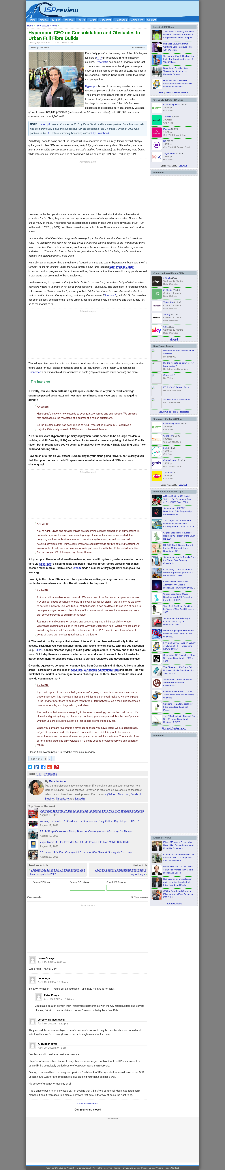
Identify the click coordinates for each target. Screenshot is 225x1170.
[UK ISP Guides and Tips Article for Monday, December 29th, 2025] (157, 589)
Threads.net (62, 798)
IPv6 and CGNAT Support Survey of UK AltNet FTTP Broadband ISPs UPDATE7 (179, 646)
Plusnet (167, 129)
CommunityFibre (108, 670)
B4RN (38, 650)
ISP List (56, 20)
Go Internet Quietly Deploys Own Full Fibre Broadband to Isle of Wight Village (179, 59)
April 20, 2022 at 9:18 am (52, 1047)
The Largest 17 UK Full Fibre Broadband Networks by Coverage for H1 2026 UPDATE (178, 523)
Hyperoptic (102, 62)
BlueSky (49, 798)
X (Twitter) (110, 794)
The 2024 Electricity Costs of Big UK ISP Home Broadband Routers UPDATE (179, 719)
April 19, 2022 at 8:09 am (52, 962)
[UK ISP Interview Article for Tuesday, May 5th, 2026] (157, 850)
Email (34, 47)
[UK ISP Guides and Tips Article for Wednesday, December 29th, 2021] (157, 711)
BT (164, 141)
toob (165, 448)
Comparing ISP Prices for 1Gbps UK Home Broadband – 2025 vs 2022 (179, 658)
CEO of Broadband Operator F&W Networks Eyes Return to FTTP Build (178, 894)
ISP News (52, 25)
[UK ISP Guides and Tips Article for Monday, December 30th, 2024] (157, 675)
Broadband (121, 20)
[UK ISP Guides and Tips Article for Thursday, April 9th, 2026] (157, 565)
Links (151, 1168)
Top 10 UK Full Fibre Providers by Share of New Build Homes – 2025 (178, 609)
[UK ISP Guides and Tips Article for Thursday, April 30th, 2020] (157, 516)
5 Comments (138, 47)
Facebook (136, 794)
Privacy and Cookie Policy (134, 1168)
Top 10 (81, 20)
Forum (92, 20)
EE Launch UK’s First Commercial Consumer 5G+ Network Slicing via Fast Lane (86, 852)
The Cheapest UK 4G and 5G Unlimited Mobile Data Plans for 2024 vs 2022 (178, 670)
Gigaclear (168, 436)
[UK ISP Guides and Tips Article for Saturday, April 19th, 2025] (157, 663)
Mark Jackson (57, 781)
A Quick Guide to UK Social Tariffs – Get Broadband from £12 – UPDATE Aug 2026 (177, 499)
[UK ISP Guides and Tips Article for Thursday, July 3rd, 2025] (157, 614)
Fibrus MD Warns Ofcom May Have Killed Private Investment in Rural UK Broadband (179, 845)
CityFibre (76, 670)
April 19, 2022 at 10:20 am (53, 982)
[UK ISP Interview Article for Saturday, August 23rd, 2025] (157, 886)
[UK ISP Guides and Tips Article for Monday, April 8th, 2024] (157, 650)
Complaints (137, 20)
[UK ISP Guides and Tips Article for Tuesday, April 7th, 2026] (157, 577)
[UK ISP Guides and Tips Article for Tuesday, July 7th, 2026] (157, 540)
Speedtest (105, 20)
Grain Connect (170, 460)
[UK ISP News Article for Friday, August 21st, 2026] (157, 64)
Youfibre (167, 116)
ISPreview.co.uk (83, 1168)
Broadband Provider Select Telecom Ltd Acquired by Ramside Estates (176, 71)
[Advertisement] (142, 9)
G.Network (90, 670)
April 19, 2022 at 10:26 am (59, 999)
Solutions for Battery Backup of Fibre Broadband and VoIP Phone (178, 707)
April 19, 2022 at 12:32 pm (53, 1023)
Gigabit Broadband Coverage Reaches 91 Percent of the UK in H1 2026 (179, 535)
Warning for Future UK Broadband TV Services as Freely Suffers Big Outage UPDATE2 (89, 821)
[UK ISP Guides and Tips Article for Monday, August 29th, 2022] (157, 504)
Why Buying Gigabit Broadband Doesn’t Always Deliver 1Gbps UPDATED (178, 633)
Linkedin (80, 798)
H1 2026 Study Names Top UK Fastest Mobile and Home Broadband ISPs (178, 548)
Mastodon (123, 794)
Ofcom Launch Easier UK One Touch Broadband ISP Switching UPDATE (178, 694)
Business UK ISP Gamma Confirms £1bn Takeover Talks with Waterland (178, 47)
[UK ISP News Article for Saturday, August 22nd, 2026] (157, 39)
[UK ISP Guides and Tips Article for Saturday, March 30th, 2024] (157, 724)
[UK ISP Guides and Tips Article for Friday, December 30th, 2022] (157, 687)
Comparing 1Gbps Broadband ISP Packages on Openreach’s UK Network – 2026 (178, 572)
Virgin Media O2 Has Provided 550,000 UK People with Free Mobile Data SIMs (84, 842)
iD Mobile (167, 290)
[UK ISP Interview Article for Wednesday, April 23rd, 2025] (157, 899)
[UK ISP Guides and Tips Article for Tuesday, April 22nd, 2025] (157, 626)
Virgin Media (169, 153)
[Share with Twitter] (30, 768)
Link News (43, 47)
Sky (165, 327)
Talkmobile (168, 302)
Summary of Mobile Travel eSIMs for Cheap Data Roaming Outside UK (179, 560)
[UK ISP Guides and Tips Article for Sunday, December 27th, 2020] (157, 638)
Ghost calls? (169, 375)
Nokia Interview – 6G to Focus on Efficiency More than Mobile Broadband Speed (178, 869)
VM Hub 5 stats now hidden (176, 399)
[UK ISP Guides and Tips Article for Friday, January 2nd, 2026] (157, 601)
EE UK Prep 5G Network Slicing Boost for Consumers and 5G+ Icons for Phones (86, 831)
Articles (43, 20)
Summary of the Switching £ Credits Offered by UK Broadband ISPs (176, 621)
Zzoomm (167, 472)
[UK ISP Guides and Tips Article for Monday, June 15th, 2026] (157, 553)
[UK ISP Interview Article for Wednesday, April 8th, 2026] (157, 862)
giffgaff (166, 278)
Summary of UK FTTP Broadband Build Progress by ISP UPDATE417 (177, 511)
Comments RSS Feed (87, 1103)
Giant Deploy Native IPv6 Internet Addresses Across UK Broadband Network (177, 83)
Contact (151, 20)
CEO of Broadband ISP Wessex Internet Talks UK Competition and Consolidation (178, 857)
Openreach (110, 295)
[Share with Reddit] (49, 768)
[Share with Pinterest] (56, 768)
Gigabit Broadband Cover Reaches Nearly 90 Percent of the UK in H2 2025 (177, 597)
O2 (48, 133)
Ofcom (77, 568)
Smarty (166, 314)
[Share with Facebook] (43, 768)
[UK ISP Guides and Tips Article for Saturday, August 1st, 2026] (157, 528)
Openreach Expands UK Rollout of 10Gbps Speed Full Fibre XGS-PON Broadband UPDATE (92, 810)
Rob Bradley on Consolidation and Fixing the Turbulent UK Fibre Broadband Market (177, 882)
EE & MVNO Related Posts (176, 387)
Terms (117, 1168)
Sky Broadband (100, 133)
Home (32, 20)
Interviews (41, 25)
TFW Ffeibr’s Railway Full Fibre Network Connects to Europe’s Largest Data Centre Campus (178, 34)
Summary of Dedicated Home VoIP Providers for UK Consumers (177, 682)
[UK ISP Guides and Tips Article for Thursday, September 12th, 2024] (157, 699)
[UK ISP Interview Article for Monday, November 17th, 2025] (157, 874)
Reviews (68, 20)
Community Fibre (171, 104)
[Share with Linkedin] (36, 768)
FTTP (99, 57)
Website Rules (162, 1168)
